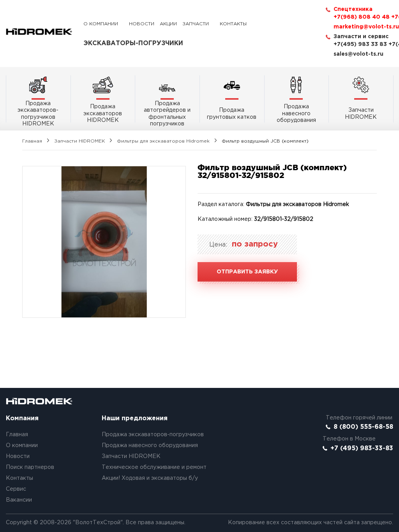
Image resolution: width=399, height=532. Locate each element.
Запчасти (195, 24)
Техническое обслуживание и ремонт (154, 467)
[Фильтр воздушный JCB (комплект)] (104, 241)
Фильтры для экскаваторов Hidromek (163, 141)
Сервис (16, 489)
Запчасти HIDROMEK (79, 141)
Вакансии (19, 500)
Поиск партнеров (30, 467)
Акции (168, 24)
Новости (141, 24)
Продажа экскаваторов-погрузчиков (153, 434)
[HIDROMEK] (39, 31)
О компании (100, 24)
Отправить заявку (247, 272)
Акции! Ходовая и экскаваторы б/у (150, 478)
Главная (32, 141)
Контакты (233, 24)
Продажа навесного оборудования (150, 445)
